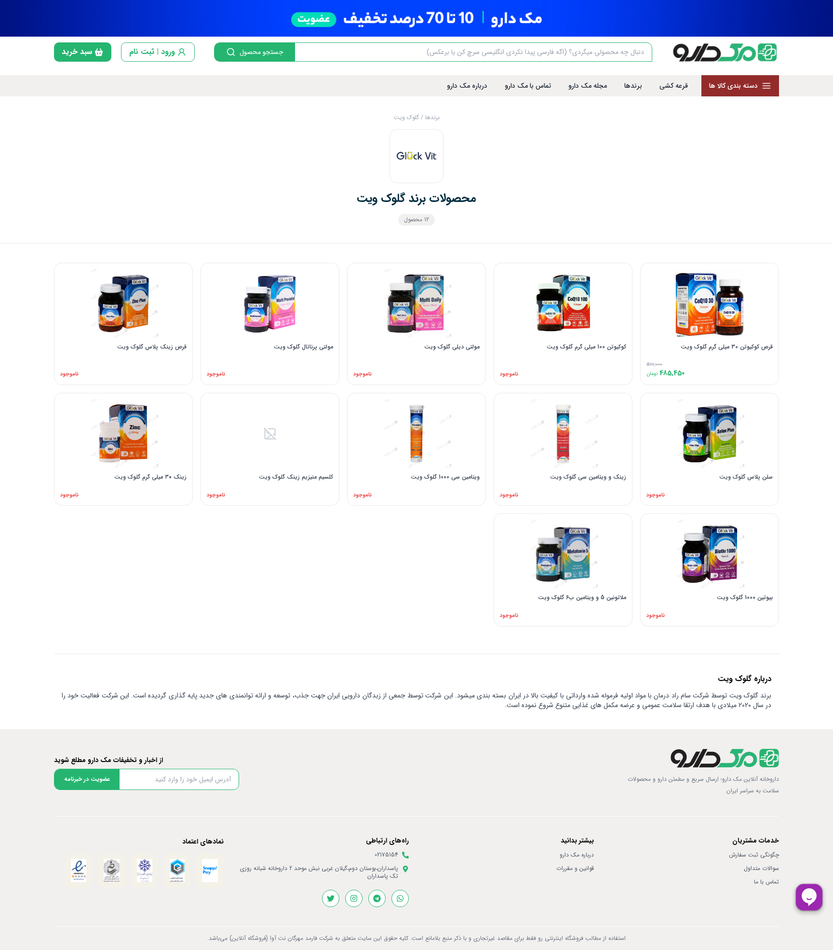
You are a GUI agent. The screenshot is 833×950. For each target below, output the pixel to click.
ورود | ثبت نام (152, 52)
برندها (432, 117)
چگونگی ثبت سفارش (754, 855)
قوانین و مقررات (575, 868)
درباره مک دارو (577, 855)
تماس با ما (766, 882)
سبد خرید (77, 52)
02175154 (386, 855)
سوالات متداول (761, 868)
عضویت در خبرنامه (87, 779)
